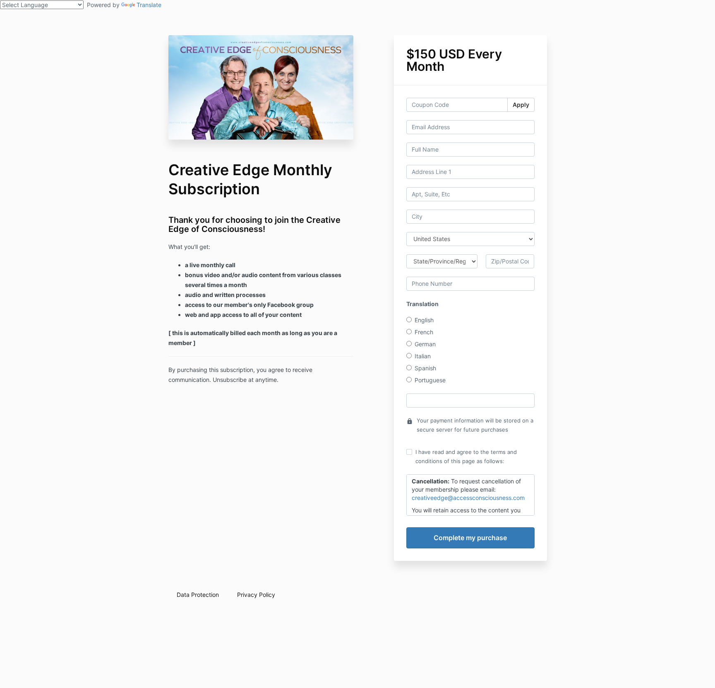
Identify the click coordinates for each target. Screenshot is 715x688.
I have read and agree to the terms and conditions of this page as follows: (466, 456)
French (424, 332)
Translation (422, 303)
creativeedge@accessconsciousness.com (468, 497)
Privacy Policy (256, 594)
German (425, 344)
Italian (423, 356)
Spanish (425, 368)
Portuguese (430, 380)
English (424, 319)
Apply (521, 104)
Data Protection (198, 594)
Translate (149, 4)
